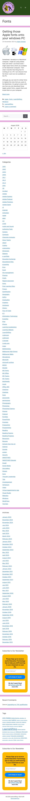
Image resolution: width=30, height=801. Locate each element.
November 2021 (7, 574)
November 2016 (7, 634)
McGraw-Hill (12, 732)
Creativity (24, 722)
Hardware (5, 305)
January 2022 (6, 569)
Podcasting (14, 736)
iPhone (4, 324)
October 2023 (6, 547)
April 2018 (5, 628)
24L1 (3, 177)
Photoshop (5, 406)
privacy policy (15, 685)
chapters (4, 722)
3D (3, 188)
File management (8, 272)
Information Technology (9, 316)
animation (22, 718)
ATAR (4, 224)
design (4, 724)
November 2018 (7, 626)
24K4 (4, 175)
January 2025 (6, 517)
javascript (16, 726)
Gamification (6, 292)
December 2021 (7, 571)
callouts (18, 720)
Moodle (4, 368)
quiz (12, 738)
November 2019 (7, 609)
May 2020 (5, 601)
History (4, 308)
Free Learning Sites (8, 286)
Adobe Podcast (7, 199)
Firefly (4, 278)
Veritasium (5, 485)
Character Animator (8, 237)
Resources (5, 438)
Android (5, 210)
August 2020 (6, 596)
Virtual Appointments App (10, 490)
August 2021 (6, 582)
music (4, 384)
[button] (21, 7)
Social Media (6, 466)
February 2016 (7, 639)
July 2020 (5, 599)
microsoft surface (8, 362)
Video (4, 487)
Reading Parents (7, 433)
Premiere (5, 422)
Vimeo (14, 740)
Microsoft (5, 360)
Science (4, 447)
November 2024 (7, 522)
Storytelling (6, 468)
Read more (5, 94)
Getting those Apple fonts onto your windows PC (13, 35)
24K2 (4, 169)
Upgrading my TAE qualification (17, 704)
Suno (4, 474)
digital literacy (9, 724)
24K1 (4, 166)
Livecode (5, 340)
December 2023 (7, 544)
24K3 (4, 172)
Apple (6, 99)
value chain (10, 740)
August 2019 (6, 618)
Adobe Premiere (7, 202)
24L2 (4, 180)
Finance (4, 275)
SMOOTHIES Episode (9, 460)
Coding (4, 245)
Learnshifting (9, 104)
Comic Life (18, 722)
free (8, 726)
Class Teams (6, 240)
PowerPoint (6, 419)
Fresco (4, 289)
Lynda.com (5, 343)
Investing (5, 319)
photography (17, 734)
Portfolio (5, 417)
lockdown (4, 732)
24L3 (4, 183)
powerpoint (20, 736)
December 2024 (7, 520)
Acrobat (5, 191)
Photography (6, 403)
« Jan (4, 153)
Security (5, 455)
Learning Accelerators (9, 327)
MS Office (5, 373)
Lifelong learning (21, 729)
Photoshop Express (8, 408)
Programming (6, 427)
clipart (4, 243)
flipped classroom (8, 281)
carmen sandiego (23, 720)
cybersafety (6, 248)
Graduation (6, 300)
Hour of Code (6, 311)
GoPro (4, 297)
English (19, 724)
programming (5, 738)
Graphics (5, 302)
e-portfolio (5, 256)
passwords (5, 398)
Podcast (5, 414)
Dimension (5, 251)
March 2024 (6, 536)
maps (4, 346)
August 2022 (6, 558)
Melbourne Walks (7, 354)
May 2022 (5, 563)
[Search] (25, 116)
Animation (5, 213)
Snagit (4, 463)
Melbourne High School (9, 351)
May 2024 (5, 531)
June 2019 (5, 623)
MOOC (4, 365)
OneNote (5, 392)
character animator (11, 722)
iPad (3, 321)
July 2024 (5, 525)
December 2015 (7, 642)
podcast (8, 736)
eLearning (5, 264)
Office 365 (5, 387)
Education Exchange (8, 259)
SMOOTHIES (6, 457)
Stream (4, 471)
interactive (11, 726)
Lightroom (5, 335)
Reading (5, 430)
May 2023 (5, 552)
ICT (3, 313)
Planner (4, 411)
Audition (13, 720)
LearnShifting (17, 99)
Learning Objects (7, 330)
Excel (4, 270)
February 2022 (7, 566)
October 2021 (6, 577)
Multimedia (6, 381)
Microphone (6, 357)
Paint (4, 395)
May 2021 (5, 590)
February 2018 (7, 631)
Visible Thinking (20, 740)
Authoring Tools (7, 229)
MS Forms (5, 370)
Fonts (11, 99)
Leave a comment (10, 106)
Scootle (4, 449)
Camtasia (5, 234)
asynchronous (5, 720)
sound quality (5, 740)
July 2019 (5, 620)
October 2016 (6, 637)
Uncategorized (7, 482)
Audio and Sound (8, 226)
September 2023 (7, 550)
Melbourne (18, 732)
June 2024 (5, 528)
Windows (5, 102)
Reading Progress (8, 436)
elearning (15, 724)
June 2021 (5, 588)
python (9, 738)
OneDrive (5, 389)
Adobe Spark (6, 204)
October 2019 (6, 612)
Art (3, 221)
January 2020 (6, 607)
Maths (8, 732)
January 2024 (6, 541)
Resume (5, 441)
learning (20, 726)
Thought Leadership (8, 476)
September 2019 (7, 615)
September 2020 (7, 593)
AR (25, 718)
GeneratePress (15, 798)
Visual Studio (6, 493)
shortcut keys (17, 738)
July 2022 (5, 560)
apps (4, 218)
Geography (5, 294)
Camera (4, 232)
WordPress (5, 501)
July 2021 (5, 585)
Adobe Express (7, 196)
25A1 (4, 185)
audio (9, 720)
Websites (5, 495)
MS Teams (5, 376)
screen (4, 452)
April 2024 (5, 533)
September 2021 (7, 579)
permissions (6, 400)
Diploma (5, 253)
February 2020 (7, 604)
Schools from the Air (8, 444)
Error (3, 267)
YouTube (5, 504)
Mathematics (6, 349)
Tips (3, 479)
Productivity (6, 425)
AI (3, 207)
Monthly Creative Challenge (8, 734)
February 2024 (7, 539)
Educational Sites (8, 262)
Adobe (4, 194)
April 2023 (5, 555)
